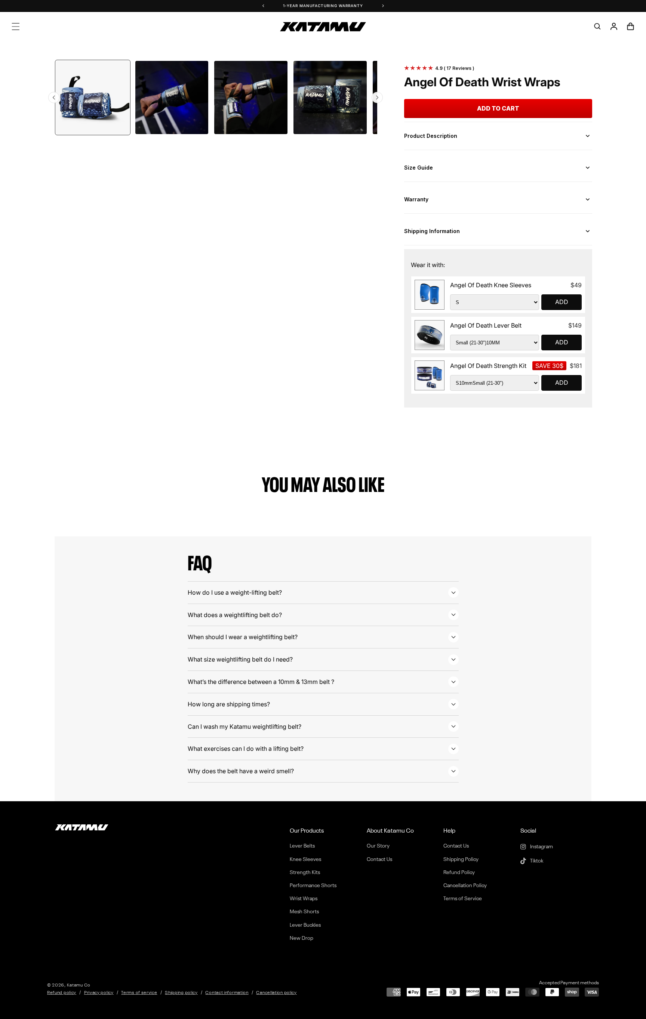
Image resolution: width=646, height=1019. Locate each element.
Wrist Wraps (303, 898)
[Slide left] (53, 97)
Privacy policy (99, 993)
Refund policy (61, 993)
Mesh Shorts (304, 911)
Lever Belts (302, 846)
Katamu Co (78, 985)
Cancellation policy (276, 993)
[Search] (597, 26)
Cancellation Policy (465, 885)
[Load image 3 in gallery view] (251, 97)
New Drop (301, 938)
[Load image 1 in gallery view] (92, 97)
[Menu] (15, 26)
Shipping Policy (461, 859)
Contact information (226, 993)
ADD (561, 302)
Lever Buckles (305, 925)
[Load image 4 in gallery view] (330, 97)
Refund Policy (459, 872)
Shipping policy (181, 993)
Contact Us (379, 859)
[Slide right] (377, 97)
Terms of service (139, 993)
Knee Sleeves (305, 859)
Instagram (541, 846)
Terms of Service (462, 898)
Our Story (378, 846)
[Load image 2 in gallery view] (172, 97)
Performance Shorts (313, 885)
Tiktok (536, 861)
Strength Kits (305, 872)
